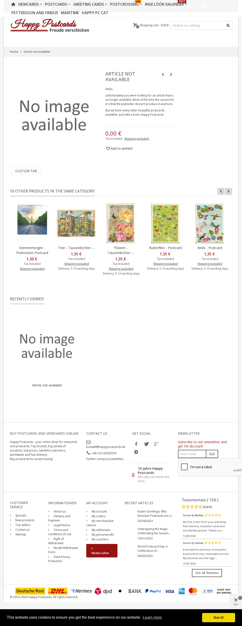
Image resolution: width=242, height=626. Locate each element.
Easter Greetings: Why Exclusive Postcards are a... (155, 513)
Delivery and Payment (59, 518)
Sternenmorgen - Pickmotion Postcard (32, 250)
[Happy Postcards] (50, 25)
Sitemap (20, 534)
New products (24, 520)
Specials (20, 515)
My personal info (102, 535)
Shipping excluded (136, 139)
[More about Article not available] (47, 346)
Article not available (47, 385)
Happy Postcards (152, 115)
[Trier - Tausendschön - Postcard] (76, 223)
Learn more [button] (152, 617)
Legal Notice (61, 525)
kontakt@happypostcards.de (105, 447)
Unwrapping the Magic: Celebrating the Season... (154, 531)
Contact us (22, 530)
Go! (212, 453)
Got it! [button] (219, 617)
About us (59, 511)
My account (99, 511)
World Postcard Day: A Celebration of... (153, 548)
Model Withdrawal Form (63, 550)
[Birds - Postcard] (210, 223)
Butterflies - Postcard (165, 247)
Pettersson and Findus (34, 12)
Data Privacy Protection (59, 559)
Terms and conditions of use (59, 532)
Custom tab (26, 171)
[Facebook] (136, 444)
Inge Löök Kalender (165, 3)
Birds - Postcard (210, 247)
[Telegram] (136, 452)
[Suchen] (228, 25)
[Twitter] (146, 444)
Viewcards (28, 4)
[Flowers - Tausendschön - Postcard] (121, 223)
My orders (98, 516)
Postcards (56, 4)
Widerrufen (100, 553)
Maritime (70, 12)
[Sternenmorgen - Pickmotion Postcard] (32, 223)
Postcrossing (125, 3)
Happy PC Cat (95, 12)
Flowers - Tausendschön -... (121, 250)
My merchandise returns (100, 523)
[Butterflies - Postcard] (165, 223)
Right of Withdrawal (56, 541)
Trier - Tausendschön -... (76, 247)
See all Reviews (207, 572)
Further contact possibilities (104, 459)
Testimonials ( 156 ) (200, 500)
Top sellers (22, 525)
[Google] (156, 444)
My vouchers (99, 539)
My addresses (100, 530)
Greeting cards (88, 4)
